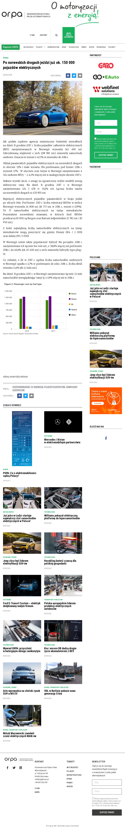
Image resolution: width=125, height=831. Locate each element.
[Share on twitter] (74, 75)
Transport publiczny (53, 600)
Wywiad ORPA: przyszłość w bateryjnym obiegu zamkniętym (21, 650)
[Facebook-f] (106, 438)
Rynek (64, 47)
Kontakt (43, 35)
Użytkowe (48, 436)
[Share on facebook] (68, 75)
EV (32, 387)
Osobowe (7, 557)
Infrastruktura (53, 47)
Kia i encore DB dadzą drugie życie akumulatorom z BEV (60, 650)
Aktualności (28, 47)
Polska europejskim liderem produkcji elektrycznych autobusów (60, 606)
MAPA (37, 792)
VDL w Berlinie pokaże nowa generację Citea (59, 692)
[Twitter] (14, 767)
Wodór (91, 47)
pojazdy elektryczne (54, 387)
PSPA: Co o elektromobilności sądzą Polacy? (19, 474)
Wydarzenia (101, 47)
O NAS (32, 35)
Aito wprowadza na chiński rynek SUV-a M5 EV (21, 692)
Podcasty (111, 47)
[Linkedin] (20, 767)
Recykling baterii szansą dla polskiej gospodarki (60, 562)
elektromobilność (21, 387)
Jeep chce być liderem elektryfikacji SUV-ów (15, 562)
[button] (11, 47)
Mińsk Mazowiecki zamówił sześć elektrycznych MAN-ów (19, 735)
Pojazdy (39, 47)
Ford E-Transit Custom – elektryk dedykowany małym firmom (21, 605)
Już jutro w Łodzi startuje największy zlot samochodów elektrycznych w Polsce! (19, 518)
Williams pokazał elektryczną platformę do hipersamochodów (62, 517)
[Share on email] (80, 75)
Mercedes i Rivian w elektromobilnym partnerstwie (62, 441)
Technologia (74, 47)
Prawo (83, 47)
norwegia (38, 387)
